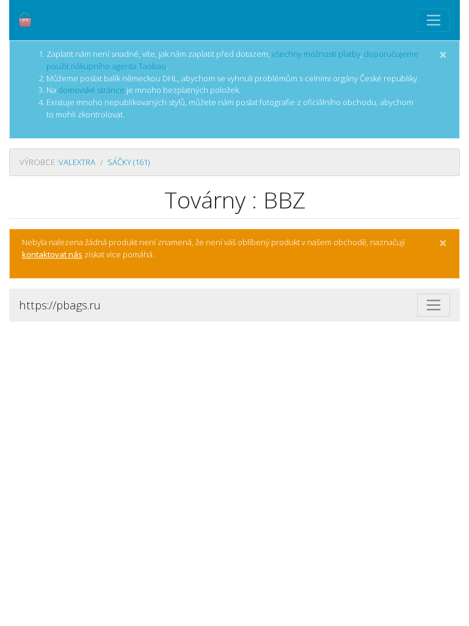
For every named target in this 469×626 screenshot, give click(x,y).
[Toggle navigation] (433, 20)
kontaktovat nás (52, 254)
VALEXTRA (77, 162)
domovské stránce (91, 89)
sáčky (128, 162)
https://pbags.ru (60, 304)
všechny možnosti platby (316, 53)
